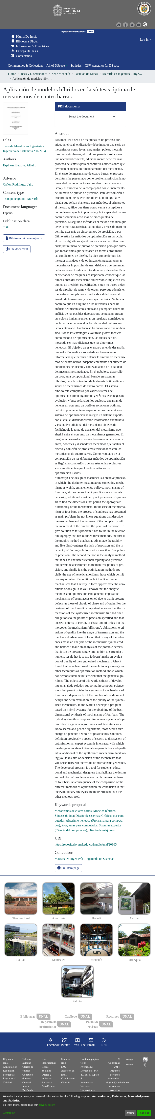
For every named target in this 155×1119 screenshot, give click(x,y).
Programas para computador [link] (79, 825)
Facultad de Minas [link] (86, 73)
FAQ (63, 1066)
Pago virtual (9, 1078)
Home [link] (12, 73)
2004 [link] (6, 227)
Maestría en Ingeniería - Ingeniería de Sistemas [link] (122, 73)
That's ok (144, 1112)
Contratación (10, 1066)
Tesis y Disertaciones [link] (33, 73)
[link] (84, 858)
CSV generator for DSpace (102, 65)
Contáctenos (68, 1078)
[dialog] (77, 1105)
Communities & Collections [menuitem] (25, 65)
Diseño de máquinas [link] (101, 830)
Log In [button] (144, 39)
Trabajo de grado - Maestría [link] (20, 198)
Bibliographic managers (24, 238)
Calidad (7, 1082)
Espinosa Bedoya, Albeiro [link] (19, 165)
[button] (143, 24)
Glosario (65, 1082)
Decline (130, 1112)
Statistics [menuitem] (76, 65)
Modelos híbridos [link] (104, 811)
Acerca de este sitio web (114, 1090)
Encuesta (47, 1082)
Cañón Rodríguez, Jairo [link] (18, 184)
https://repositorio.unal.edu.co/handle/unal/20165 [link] (86, 844)
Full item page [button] (70, 868)
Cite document (18, 249)
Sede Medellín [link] (61, 73)
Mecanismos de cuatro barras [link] (73, 811)
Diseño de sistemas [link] (87, 815)
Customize (9, 1112)
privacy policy (47, 1104)
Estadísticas (48, 1086)
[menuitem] (56, 66)
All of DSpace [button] (55, 65)
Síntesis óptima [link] (64, 815)
